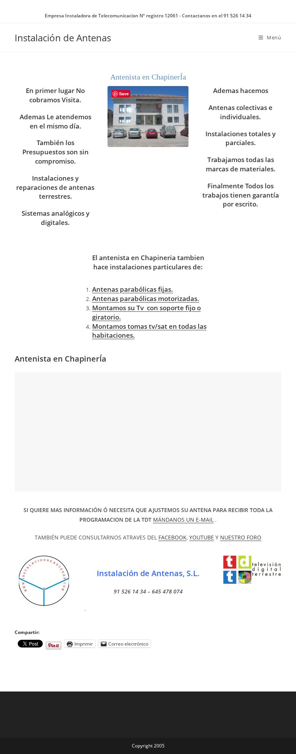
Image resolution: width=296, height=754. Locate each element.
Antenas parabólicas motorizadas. (145, 298)
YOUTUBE (201, 537)
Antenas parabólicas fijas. (132, 289)
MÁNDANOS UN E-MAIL (183, 519)
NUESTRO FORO (240, 537)
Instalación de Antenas (63, 37)
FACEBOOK (172, 537)
